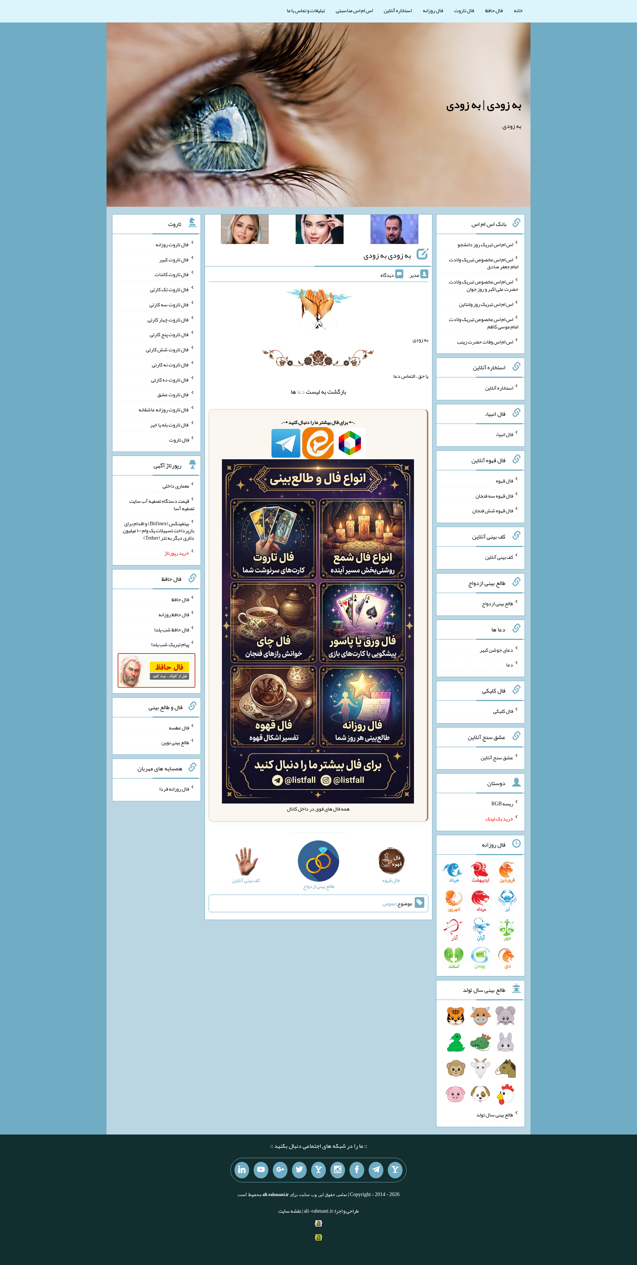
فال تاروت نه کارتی (170, 364)
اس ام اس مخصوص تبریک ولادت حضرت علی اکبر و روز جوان (483, 285)
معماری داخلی (176, 486)
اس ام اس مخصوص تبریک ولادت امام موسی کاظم (483, 323)
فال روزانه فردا (174, 789)
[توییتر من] (299, 1170)
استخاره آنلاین (398, 10)
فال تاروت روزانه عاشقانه (164, 409)
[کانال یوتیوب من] (261, 1170)
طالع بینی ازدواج (497, 603)
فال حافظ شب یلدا (171, 629)
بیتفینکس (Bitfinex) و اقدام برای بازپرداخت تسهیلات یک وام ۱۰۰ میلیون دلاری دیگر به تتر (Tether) (158, 530)
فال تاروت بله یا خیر (169, 424)
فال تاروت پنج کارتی (169, 334)
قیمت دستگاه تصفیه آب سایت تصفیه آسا (161, 504)
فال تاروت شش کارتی (167, 349)
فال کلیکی (503, 711)
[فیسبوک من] (356, 1170)
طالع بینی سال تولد (494, 1114)
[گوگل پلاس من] (280, 1170)
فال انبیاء (504, 434)
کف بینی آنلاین (499, 557)
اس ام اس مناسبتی (354, 10)
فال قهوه (504, 480)
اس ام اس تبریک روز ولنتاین (486, 304)
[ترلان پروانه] (320, 231)
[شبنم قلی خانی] (245, 231)
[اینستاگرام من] (337, 1170)
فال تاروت (464, 10)
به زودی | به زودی (483, 104)
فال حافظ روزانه (174, 614)
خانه (518, 10)
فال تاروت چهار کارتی (168, 319)
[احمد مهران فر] (394, 231)
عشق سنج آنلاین (497, 757)
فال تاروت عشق (173, 394)
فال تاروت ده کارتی (170, 379)
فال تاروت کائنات (172, 274)
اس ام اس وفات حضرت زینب (485, 341)
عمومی (389, 903)
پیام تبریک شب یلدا (170, 644)
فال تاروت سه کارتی (169, 304)
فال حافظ (494, 10)
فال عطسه (179, 727)
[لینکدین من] (241, 1170)
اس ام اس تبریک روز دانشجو (485, 244)
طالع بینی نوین (175, 742)
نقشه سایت (289, 1211)
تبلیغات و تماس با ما (306, 10)
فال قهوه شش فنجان (492, 510)
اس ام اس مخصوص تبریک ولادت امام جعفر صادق (483, 263)
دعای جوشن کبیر (496, 649)
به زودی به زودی (387, 255)
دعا (301, 392)
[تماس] (318, 1170)
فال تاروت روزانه (172, 244)
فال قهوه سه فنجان (494, 495)
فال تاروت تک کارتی (169, 289)
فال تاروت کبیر (174, 259)
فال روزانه (433, 10)
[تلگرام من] (376, 1170)
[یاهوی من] (395, 1170)
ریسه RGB (502, 803)
